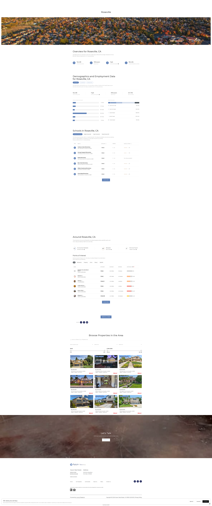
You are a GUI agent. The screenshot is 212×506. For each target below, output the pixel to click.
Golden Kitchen (81, 285)
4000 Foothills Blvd (82, 291)
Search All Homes (106, 316)
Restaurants (79, 262)
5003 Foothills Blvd (82, 277)
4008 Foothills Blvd (82, 286)
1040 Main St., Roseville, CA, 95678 (84, 169)
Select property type (74, 344)
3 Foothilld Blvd (81, 281)
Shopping (86, 262)
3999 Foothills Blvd (82, 296)
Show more (106, 302)
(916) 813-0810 (73, 472)
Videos (101, 481)
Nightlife (102, 262)
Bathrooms (96, 344)
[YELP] (141, 481)
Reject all (191, 501)
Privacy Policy (138, 497)
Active (91, 262)
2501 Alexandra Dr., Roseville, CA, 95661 (84, 174)
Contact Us (108, 481)
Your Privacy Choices (106, 504)
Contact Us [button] (106, 439)
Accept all (206, 501)
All (75, 262)
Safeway (79, 280)
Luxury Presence (80, 497)
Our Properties (79, 481)
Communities (87, 481)
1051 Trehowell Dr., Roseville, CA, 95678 (85, 148)
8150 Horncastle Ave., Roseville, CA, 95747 (85, 164)
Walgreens (80, 295)
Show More (106, 179)
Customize (198, 501)
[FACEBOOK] (135, 481)
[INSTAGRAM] (138, 481)
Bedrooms (121, 344)
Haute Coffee (80, 290)
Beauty (96, 262)
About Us (95, 481)
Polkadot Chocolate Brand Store (83, 270)
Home (71, 481)
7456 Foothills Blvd (82, 272)
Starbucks (80, 275)
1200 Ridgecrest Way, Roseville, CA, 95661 (85, 153)
